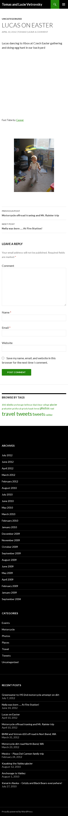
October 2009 (10, 546)
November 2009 (11, 540)
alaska (10, 404)
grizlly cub (16, 408)
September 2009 (11, 553)
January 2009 (9, 592)
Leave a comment (38, 32)
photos (45, 408)
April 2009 (7, 579)
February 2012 (10, 481)
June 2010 (8, 501)
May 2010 (7, 507)
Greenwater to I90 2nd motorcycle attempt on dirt (30, 694)
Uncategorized (12, 18)
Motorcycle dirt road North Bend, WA (23, 743)
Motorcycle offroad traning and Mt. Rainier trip (30, 213)
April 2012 (7, 468)
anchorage (19, 405)
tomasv (22, 32)
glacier (53, 404)
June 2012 (8, 461)
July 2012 (7, 455)
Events (6, 622)
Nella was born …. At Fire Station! (22, 226)
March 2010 (8, 514)
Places (5, 642)
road (52, 408)
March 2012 (8, 474)
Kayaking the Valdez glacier (17, 763)
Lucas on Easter (11, 714)
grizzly (25, 408)
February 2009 (10, 586)
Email (6, 327)
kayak (31, 408)
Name (6, 312)
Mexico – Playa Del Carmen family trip (23, 753)
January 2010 (9, 527)
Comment (8, 265)
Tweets (6, 655)
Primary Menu (63, 4)
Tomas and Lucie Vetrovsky (22, 4)
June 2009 (8, 566)
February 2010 (10, 520)
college (46, 405)
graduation (7, 408)
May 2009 (7, 572)
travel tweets (17, 413)
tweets (38, 414)
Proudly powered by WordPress (17, 811)
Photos (6, 635)
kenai (36, 408)
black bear (37, 405)
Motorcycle (8, 629)
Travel (5, 649)
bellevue (28, 405)
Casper (20, 120)
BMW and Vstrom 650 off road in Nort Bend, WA (29, 734)
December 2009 (11, 533)
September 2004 (11, 599)
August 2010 (9, 487)
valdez (49, 414)
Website (7, 343)
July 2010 (7, 494)
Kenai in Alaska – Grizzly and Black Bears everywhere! (32, 783)
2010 (4, 405)
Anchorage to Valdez (13, 773)
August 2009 (9, 559)
